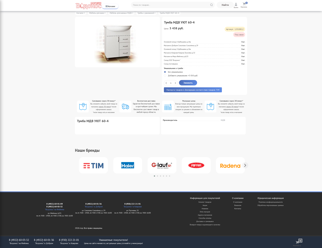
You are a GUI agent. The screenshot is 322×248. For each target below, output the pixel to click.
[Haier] (127, 165)
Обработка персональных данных (270, 205)
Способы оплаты (205, 218)
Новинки (205, 208)
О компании (237, 202)
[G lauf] (162, 165)
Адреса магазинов (205, 215)
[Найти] (211, 5)
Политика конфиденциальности (271, 202)
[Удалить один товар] (166, 83)
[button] (154, 176)
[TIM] (93, 165)
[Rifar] (196, 165)
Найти (225, 5)
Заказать (188, 82)
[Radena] (230, 165)
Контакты (237, 208)
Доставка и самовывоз (205, 221)
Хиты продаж (205, 212)
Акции (205, 205)
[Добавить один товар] (175, 83)
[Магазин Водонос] (88, 6)
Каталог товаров (205, 202)
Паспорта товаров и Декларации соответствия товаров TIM (192, 90)
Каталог (111, 6)
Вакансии (237, 205)
